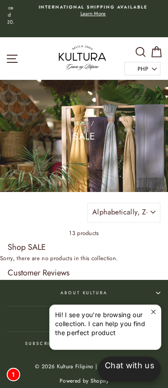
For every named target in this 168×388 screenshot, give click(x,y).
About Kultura (83, 293)
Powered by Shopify (84, 381)
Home (81, 123)
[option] (84, 10)
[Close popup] (153, 313)
